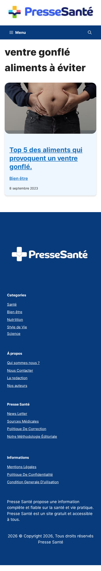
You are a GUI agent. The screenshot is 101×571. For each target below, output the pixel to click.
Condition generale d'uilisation (33, 482)
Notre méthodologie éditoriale (32, 436)
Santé (12, 304)
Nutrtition (15, 319)
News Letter (17, 413)
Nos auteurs (17, 385)
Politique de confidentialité (30, 474)
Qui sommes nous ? (23, 363)
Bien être (18, 178)
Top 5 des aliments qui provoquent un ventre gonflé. (45, 158)
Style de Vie (17, 327)
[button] (89, 32)
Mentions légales (21, 467)
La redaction (17, 378)
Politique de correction (26, 429)
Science (13, 333)
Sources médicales (23, 421)
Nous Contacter (20, 370)
